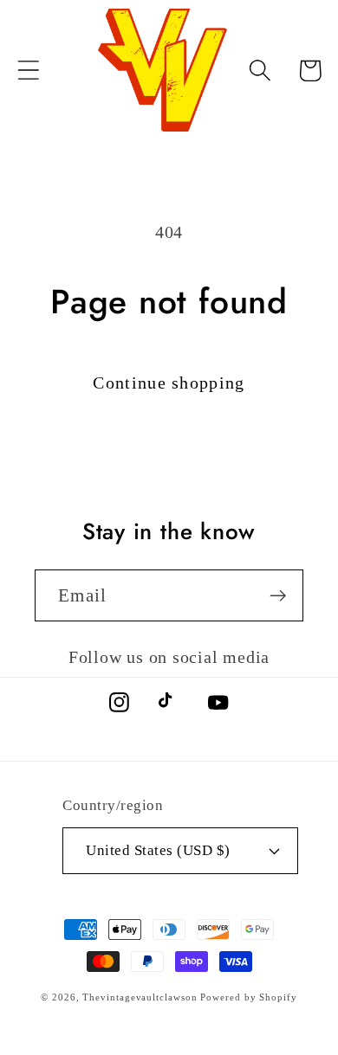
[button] (28, 70)
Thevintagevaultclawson (139, 997)
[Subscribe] (277, 595)
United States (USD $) (158, 850)
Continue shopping (168, 383)
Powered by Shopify (248, 997)
